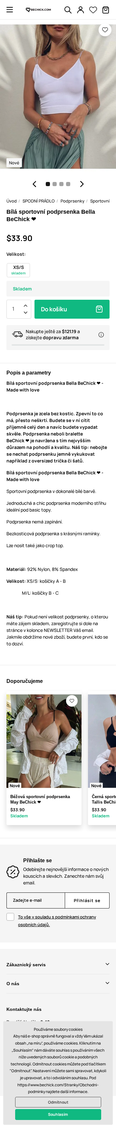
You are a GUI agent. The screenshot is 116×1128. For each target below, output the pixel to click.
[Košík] (106, 10)
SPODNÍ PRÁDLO (39, 201)
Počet (13, 309)
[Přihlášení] (80, 10)
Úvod (11, 201)
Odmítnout (58, 1102)
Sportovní (100, 201)
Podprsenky (72, 201)
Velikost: (16, 254)
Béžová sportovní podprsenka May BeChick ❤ (40, 799)
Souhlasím (58, 1114)
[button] (9, 9)
